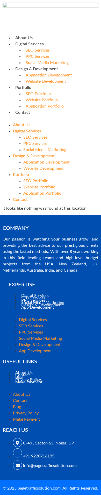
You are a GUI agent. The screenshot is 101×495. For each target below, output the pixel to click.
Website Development (46, 81)
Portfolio (23, 88)
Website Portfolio (42, 100)
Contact (22, 112)
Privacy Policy (26, 413)
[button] (50, 119)
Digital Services (29, 44)
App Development (37, 307)
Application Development (49, 75)
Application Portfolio (45, 106)
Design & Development (36, 69)
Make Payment (28, 382)
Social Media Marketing (47, 63)
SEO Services (38, 50)
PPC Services (38, 56)
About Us (24, 38)
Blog (17, 407)
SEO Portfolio (38, 94)
